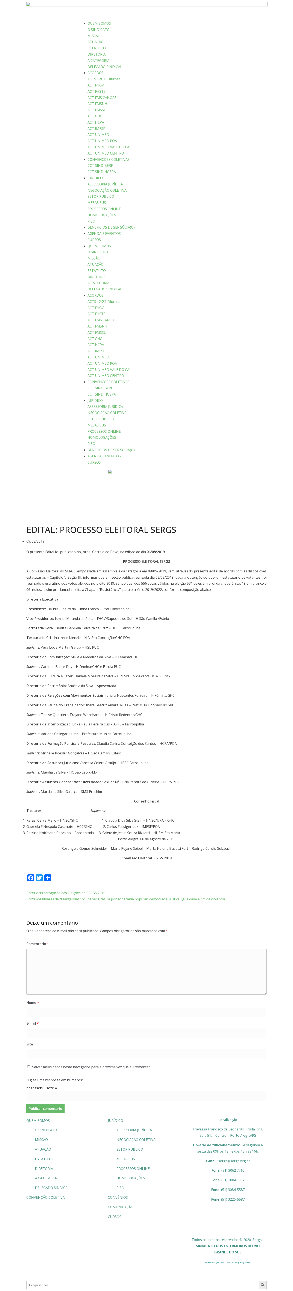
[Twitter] (206, 1225)
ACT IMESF (96, 128)
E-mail (32, 1023)
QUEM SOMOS (38, 1120)
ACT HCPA (96, 122)
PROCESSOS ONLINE (104, 208)
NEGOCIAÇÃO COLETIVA (107, 190)
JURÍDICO (115, 1120)
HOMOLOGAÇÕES (102, 215)
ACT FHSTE (97, 91)
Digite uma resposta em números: (54, 1080)
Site (29, 1044)
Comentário (37, 943)
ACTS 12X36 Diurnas (104, 79)
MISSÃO (94, 35)
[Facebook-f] (194, 1225)
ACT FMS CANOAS (102, 97)
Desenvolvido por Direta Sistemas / (219, 1262)
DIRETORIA (97, 54)
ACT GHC (95, 116)
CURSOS (94, 239)
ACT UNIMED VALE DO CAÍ (109, 147)
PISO (91, 221)
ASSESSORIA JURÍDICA (105, 184)
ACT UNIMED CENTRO (106, 153)
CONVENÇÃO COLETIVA (45, 1197)
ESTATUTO (97, 48)
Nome (32, 1002)
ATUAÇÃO (96, 41)
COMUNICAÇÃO (120, 1207)
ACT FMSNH (97, 103)
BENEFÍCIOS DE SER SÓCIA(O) (111, 227)
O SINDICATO (99, 29)
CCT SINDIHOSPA (102, 171)
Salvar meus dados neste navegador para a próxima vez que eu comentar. (91, 1067)
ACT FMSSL (97, 110)
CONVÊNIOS (118, 1197)
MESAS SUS (97, 202)
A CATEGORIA (98, 60)
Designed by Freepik (242, 1262)
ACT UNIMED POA (102, 140)
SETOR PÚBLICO (101, 196)
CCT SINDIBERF (100, 165)
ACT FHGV (96, 85)
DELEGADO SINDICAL (105, 66)
